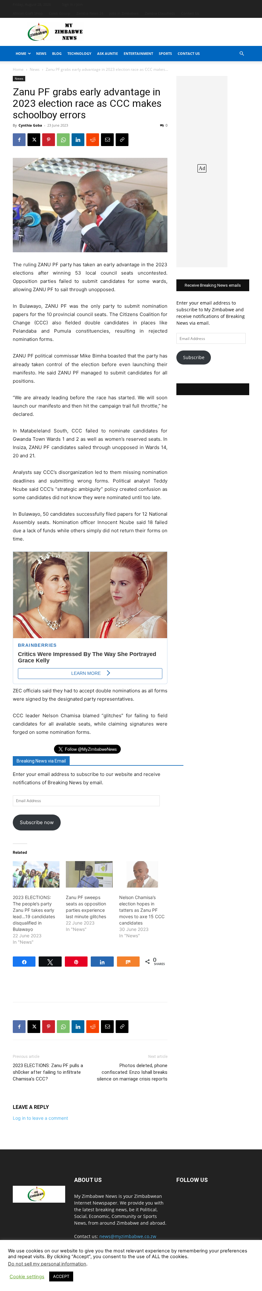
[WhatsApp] (63, 139)
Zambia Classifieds (160, 13)
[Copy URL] (122, 139)
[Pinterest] (48, 139)
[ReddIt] (92, 139)
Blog (57, 53)
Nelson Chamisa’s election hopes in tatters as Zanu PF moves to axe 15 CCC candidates (142, 910)
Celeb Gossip (59, 13)
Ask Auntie (107, 53)
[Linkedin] (78, 139)
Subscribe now (37, 822)
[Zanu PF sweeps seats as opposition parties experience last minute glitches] (89, 874)
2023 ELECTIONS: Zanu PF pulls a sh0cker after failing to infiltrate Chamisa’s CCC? (48, 1072)
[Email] (107, 139)
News (41, 53)
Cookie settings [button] (27, 1277)
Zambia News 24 (89, 13)
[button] (241, 54)
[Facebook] (19, 139)
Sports (165, 53)
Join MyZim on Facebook (212, 389)
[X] (33, 139)
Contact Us (190, 13)
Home (21, 53)
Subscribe (193, 357)
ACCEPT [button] (61, 1276)
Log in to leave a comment (40, 1118)
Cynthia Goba (30, 125)
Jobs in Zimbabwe (124, 13)
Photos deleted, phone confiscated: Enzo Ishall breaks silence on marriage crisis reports (132, 1072)
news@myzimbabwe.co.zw (127, 1236)
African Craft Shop (28, 13)
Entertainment (138, 53)
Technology (79, 53)
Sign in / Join (72, 4)
